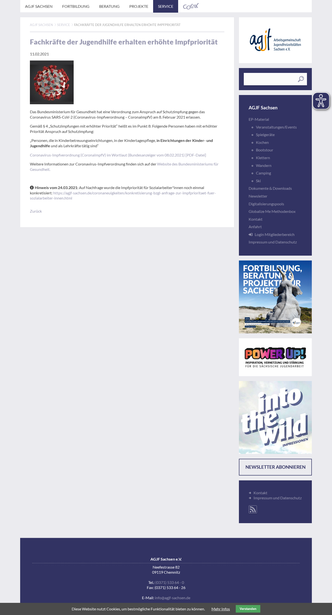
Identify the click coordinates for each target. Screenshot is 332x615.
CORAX (191, 6)
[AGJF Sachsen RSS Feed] (253, 509)
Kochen (262, 142)
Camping (263, 173)
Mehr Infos (220, 608)
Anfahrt (255, 226)
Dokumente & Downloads (270, 188)
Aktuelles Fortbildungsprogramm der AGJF (275, 296)
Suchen (300, 79)
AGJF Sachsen (38, 6)
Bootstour (264, 149)
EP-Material (259, 119)
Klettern (263, 157)
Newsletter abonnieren (275, 467)
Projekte (138, 6)
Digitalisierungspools (266, 203)
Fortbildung (75, 6)
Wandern (263, 165)
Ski (258, 180)
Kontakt (255, 219)
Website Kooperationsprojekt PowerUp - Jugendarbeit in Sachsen (275, 357)
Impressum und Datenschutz (273, 242)
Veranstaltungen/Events (276, 127)
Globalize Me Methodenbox (272, 211)
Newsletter (258, 196)
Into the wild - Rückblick (275, 417)
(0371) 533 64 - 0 (169, 582)
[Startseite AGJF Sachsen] (275, 39)
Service (165, 6)
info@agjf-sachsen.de (172, 597)
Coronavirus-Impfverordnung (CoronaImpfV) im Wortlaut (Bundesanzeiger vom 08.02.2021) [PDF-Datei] (118, 155)
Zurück (36, 211)
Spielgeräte (265, 134)
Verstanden (248, 609)
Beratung (109, 6)
